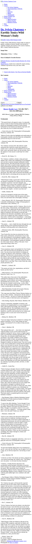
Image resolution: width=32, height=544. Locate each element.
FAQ (9, 10)
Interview (10, 11)
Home (5, 4)
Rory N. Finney (14, 542)
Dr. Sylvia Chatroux (13, 7)
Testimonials (11, 15)
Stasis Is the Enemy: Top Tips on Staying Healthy (17, 72)
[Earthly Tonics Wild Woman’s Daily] (11, 40)
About (6, 5)
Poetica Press (7, 18)
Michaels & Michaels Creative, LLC (17, 541)
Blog (5, 24)
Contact (6, 25)
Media (9, 13)
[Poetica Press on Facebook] (10, 104)
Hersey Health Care (9, 16)
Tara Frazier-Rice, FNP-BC (15, 8)
